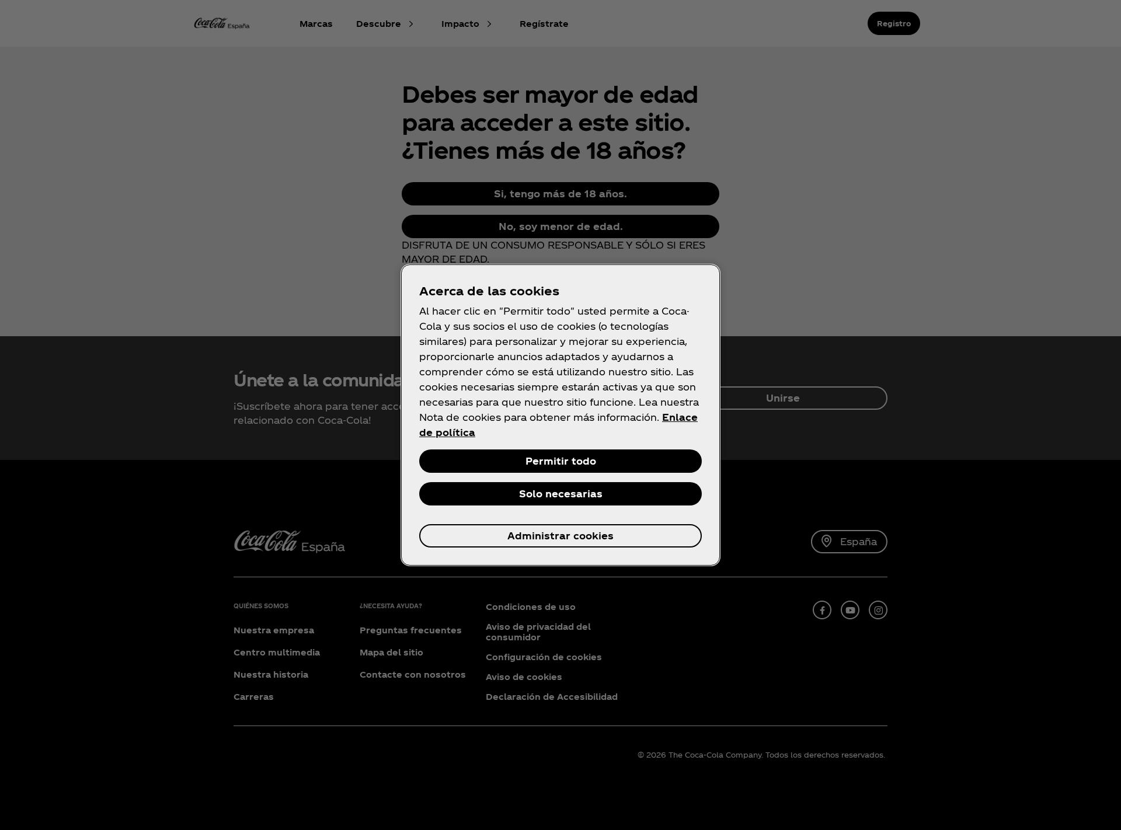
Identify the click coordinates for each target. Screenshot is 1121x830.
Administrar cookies (560, 535)
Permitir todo (560, 460)
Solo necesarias (561, 493)
